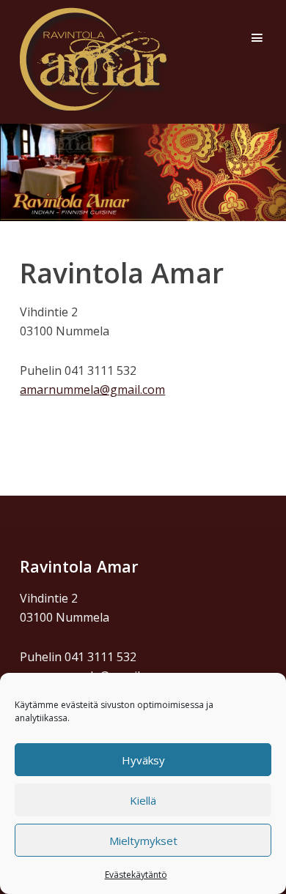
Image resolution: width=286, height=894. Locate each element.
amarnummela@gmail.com (92, 389)
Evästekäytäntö (136, 874)
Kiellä (143, 800)
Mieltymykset (143, 840)
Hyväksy (143, 760)
